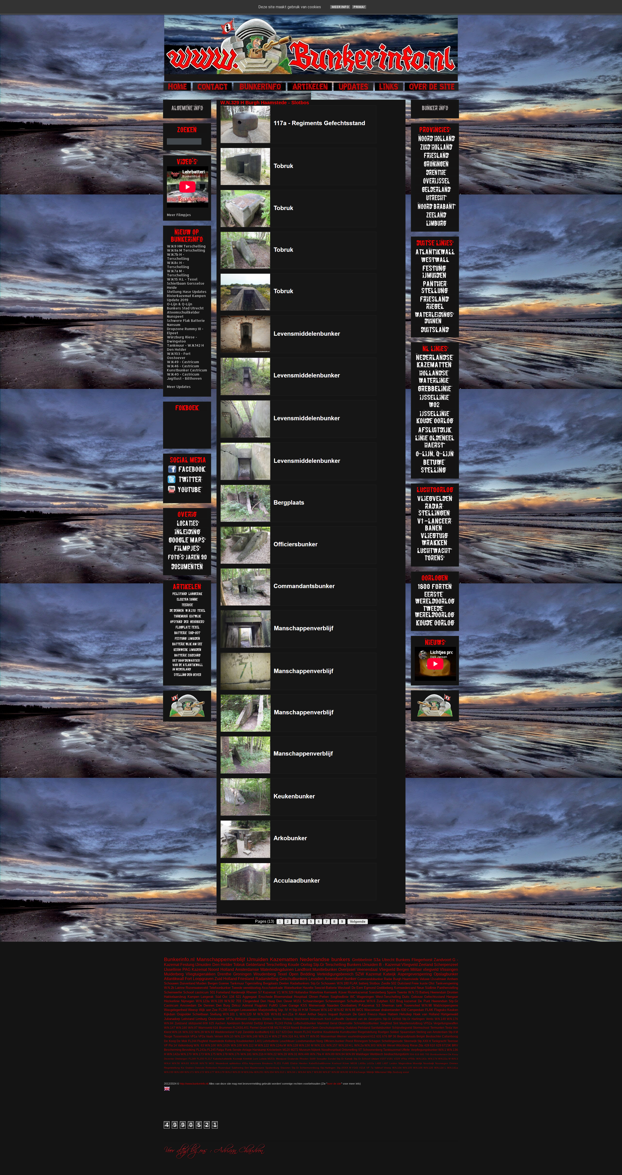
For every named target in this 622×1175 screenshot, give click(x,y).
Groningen (242, 974)
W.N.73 (413, 992)
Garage (294, 1005)
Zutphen (382, 1001)
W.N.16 (176, 1032)
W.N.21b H (259, 1054)
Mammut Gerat (327, 1023)
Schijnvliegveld (402, 1027)
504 (412, 1054)
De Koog (170, 1041)
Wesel (391, 1045)
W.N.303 (370, 1045)
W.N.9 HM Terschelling (186, 246)
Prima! (359, 7)
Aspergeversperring (415, 974)
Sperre (391, 992)
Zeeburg (397, 1072)
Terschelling (276, 965)
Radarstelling (266, 979)
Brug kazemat (406, 1001)
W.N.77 (304, 1036)
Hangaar (452, 997)
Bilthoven (241, 1018)
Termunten (437, 1027)
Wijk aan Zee (208, 1010)
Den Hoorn (294, 1032)
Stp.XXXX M (344, 1067)
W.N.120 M (248, 1014)
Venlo (429, 1018)
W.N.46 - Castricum (183, 366)
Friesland (246, 979)
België (420, 1036)
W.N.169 (179, 1072)
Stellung (215, 1014)
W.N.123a (202, 1001)
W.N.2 (228, 1072)
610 (432, 1045)
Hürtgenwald (449, 1014)
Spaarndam (407, 1032)
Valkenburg (185, 1045)
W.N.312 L (280, 1072)
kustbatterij (262, 1032)
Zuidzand (181, 1023)
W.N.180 (343, 983)
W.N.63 (185, 1063)
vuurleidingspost (359, 1036)
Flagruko (440, 1010)
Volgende (357, 921)
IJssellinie (172, 969)
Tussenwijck (181, 1036)
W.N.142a (173, 1054)
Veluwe (425, 979)
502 (393, 983)
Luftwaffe (338, 1018)
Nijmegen (187, 1001)
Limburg (201, 1019)
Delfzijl (258, 1023)
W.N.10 (228, 1036)
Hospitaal (300, 997)
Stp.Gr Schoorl (362, 1058)
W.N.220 (217, 1001)
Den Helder (222, 965)
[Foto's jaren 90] (187, 559)
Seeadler (322, 1058)
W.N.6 (371, 1001)
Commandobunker (370, 979)
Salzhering (237, 1067)
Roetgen (383, 1032)
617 (278, 1032)
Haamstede (216, 1041)
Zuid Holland (226, 979)
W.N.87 (327, 1072)
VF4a (404, 1058)
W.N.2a (359, 1045)
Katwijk (389, 974)
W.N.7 (310, 1072)
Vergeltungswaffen (445, 1023)
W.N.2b (169, 988)
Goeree (224, 983)
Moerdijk (417, 1063)
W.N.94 (340, 1054)
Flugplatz (261, 1005)
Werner (342, 1036)
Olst (431, 983)
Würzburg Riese (407, 1045)
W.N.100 (210, 1045)
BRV (455, 1045)
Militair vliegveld (424, 969)
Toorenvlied (412, 1005)
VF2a (201, 1036)
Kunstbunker (348, 1032)
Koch (328, 1018)
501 (212, 992)
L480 (378, 1063)
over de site (334, 1083)
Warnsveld (205, 1027)
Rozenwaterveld (197, 988)
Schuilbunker (356, 1001)
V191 (390, 1058)
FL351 (277, 1063)
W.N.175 (210, 1054)
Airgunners (255, 1063)
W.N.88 (335, 1072)
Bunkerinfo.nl (179, 959)
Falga (220, 1049)
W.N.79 (203, 1063)
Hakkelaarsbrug (175, 997)
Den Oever (284, 1001)
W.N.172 (199, 1072)
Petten (324, 997)
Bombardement (439, 1054)
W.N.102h (223, 1045)
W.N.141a (452, 1067)
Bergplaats (270, 983)
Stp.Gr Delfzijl (392, 1018)
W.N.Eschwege (357, 1072)
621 (238, 997)
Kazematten (284, 959)
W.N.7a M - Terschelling (178, 273)
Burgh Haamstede (405, 979)
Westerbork (222, 1063)
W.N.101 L (230, 1014)
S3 (378, 1005)
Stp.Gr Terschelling (329, 965)
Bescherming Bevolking (179, 1049)
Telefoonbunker (220, 988)
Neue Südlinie (426, 988)
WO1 (359, 1010)
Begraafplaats (406, 1036)
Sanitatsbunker (381, 1027)
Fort (188, 979)
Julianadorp (172, 1019)
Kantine (317, 1032)
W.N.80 (318, 1072)
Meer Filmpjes (179, 215)
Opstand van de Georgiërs (363, 1018)
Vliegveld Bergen (394, 969)
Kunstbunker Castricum (187, 370)
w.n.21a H (290, 1014)
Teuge (168, 1036)
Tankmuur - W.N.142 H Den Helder (185, 347)
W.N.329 (288, 992)
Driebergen (181, 1058)
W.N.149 (440, 1018)
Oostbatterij (348, 1005)
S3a (376, 960)
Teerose (452, 1041)
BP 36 (392, 1036)
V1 (279, 992)
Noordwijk (428, 1063)
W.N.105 (407, 1067)
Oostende (293, 1058)
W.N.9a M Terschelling (186, 250)
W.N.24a (248, 1072)
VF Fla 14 (170, 1045)
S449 (313, 1058)
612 (372, 1036)
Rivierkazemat (358, 992)
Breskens (267, 1063)
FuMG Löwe (278, 1005)
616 (215, 1027)
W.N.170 (186, 1054)
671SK (446, 1045)
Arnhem (452, 979)
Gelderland (255, 965)
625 (211, 1023)
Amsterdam (188, 1005)
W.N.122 (263, 1045)
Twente (402, 992)
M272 (294, 1049)
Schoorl (188, 992)
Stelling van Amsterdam (432, 1032)
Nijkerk (315, 1049)
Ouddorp (351, 1027)
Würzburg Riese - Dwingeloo (182, 339)
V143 (355, 1067)
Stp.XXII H (424, 1041)
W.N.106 (418, 1067)
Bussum (345, 1014)
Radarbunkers (300, 983)
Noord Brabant (300, 1027)
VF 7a (369, 1067)
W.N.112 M (250, 1045)
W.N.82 (339, 1010)
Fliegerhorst (422, 960)
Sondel (332, 1058)
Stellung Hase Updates (187, 291)
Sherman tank (392, 1005)
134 (231, 997)
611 (272, 1032)
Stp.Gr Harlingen (413, 1018)
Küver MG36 (350, 1063)
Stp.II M (453, 1032)
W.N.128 (292, 1045)
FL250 (200, 1058)
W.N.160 (181, 1027)
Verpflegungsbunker (424, 1049)
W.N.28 (199, 1032)
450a (245, 1063)
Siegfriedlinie (339, 997)
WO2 (211, 1063)
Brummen (225, 1027)
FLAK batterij (359, 983)
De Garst (359, 1014)
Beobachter (433, 1036)
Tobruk (239, 965)
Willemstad (381, 1072)
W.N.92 (229, 1001)
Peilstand (364, 1027)
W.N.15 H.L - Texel (182, 279)
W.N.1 (442, 1049)
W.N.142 (327, 1010)
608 (205, 1023)
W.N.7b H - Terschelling (178, 256)
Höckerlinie (172, 1001)
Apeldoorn (234, 1023)
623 (284, 1032)
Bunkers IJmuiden (362, 965)
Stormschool (421, 1027)
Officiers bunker (334, 1041)
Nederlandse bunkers (325, 959)
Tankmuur (237, 983)
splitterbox (235, 1063)
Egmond (370, 988)
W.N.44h (303, 1054)
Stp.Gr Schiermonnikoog (305, 1067)
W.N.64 (302, 1072)
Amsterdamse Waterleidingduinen (264, 969)
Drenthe (224, 974)
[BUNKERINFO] (260, 90)
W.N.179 (220, 1072)
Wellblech (376, 1054)
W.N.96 (344, 1072)
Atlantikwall (174, 979)
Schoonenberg (372, 1049)
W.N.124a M (278, 1045)
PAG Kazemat (194, 969)
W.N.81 (276, 1014)
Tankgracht (439, 1041)
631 (378, 1036)
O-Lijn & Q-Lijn (179, 304)
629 (438, 1045)
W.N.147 (169, 1027)
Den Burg (223, 1005)
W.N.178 (222, 1054)
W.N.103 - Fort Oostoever (178, 355)
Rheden (304, 1058)
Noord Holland (221, 969)
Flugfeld (202, 1041)
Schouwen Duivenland (179, 983)
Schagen (374, 1041)
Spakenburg (272, 1067)
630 (403, 1010)
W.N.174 (432, 1058)
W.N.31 (292, 1054)
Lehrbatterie (271, 1041)
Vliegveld (409, 965)
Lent (255, 1058)
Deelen (284, 983)
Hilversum (316, 1018)
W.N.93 (209, 1032)
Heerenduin (439, 1001)
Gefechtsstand (434, 997)
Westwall (344, 988)
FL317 (208, 1058)
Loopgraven (203, 979)
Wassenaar (372, 1010)
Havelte (308, 988)
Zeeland (426, 965)
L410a (370, 1063)
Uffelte (405, 1049)
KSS (304, 1005)
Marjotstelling (267, 1010)
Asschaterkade (272, 988)
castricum (202, 992)
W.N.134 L (440, 1067)
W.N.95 (315, 1036)
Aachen (220, 1023)
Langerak (207, 997)
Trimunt (314, 1010)
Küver (342, 992)
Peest (349, 1041)
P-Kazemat (366, 1005)
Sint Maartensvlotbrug (408, 1023)
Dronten (452, 992)
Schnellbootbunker (366, 1023)
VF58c (411, 1058)
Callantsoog (450, 1036)
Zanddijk (248, 1032)
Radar (388, 979)
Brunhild (247, 1023)
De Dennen (206, 1005)
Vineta (387, 1067)
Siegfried (386, 1023)
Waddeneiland (224, 1032)
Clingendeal (251, 1001)
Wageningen (365, 997)
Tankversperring (447, 983)
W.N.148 (252, 1036)
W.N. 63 (199, 1045)
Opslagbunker (446, 974)
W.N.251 (259, 1072)
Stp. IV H (284, 1010)
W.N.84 (168, 1023)
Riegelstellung (367, 1032)
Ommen (453, 1063)
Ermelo (269, 1023)
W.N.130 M (306, 1045)
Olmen (313, 997)
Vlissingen (449, 969)
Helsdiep (405, 1014)
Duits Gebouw (412, 997)
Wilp (389, 1072)
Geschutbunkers (293, 979)
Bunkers (403, 960)
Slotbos (374, 983)
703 (238, 1001)
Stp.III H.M (300, 1010)
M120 (286, 1049)
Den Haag (267, 1001)
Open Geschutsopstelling (328, 1027)
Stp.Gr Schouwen (323, 983)
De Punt (424, 1001)
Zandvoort (442, 960)
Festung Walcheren (296, 1018)
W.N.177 (209, 1072)
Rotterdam (211, 1067)
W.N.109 (236, 1045)
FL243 (279, 1023)
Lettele (263, 1058)
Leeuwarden (248, 1010)
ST (360, 1049)
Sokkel (394, 1032)
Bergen (213, 983)
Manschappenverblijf (221, 959)
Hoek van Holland (426, 1014)
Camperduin (415, 1010)
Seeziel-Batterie (325, 988)
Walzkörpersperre (445, 1005)
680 (422, 1054)
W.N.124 (240, 1036)
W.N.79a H (317, 1054)
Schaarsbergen (313, 1001)
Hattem (393, 1014)
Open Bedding (302, 974)
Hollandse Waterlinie (308, 992)
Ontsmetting (349, 1049)
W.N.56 (176, 1063)
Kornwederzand (405, 988)
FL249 (192, 1058)
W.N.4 (167, 1063)
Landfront (303, 969)
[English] (168, 1089)
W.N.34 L (292, 1072)
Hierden (303, 1063)
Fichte (288, 1023)
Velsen (218, 1036)
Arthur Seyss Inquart (323, 1014)
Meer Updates (179, 387)
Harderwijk (238, 992)
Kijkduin (169, 1014)
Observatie (345, 1023)
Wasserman (328, 1036)
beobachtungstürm (396, 1054)
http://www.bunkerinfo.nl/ (194, 1083)
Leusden (316, 979)
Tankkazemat (392, 1049)
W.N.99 (350, 1054)
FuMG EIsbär (290, 1063)
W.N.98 (427, 1005)
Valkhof (378, 1067)
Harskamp (259, 1049)
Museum (305, 1049)
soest (406, 1072)
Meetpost (281, 1058)
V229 (397, 1058)
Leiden (393, 1063)
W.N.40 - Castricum (183, 374)
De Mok (182, 1041)
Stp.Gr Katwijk (345, 1058)
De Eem (357, 988)
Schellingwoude (392, 1041)
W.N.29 (282, 1054)
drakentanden (390, 1010)
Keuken (452, 1010)
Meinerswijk (317, 1005)
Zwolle (385, 983)
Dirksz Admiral (242, 1005)
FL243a (201, 1049)
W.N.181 (246, 1054)
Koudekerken (245, 1041)
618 (417, 1054)
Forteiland (223, 992)
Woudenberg (264, 974)
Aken (302, 1014)
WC (352, 997)
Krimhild (247, 1058)
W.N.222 (188, 1032)
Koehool (336, 1063)
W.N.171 (189, 1072)
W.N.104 (397, 1067)
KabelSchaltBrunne (320, 1063)
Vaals (209, 1036)
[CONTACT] (212, 90)
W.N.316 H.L (290, 1036)
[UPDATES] (353, 90)
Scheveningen (335, 1001)
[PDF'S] (187, 568)
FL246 (223, 1010)
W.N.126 (428, 1067)
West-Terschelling (388, 997)
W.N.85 (350, 1010)
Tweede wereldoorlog (246, 988)
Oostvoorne (216, 1019)
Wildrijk (370, 1072)
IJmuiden (257, 959)
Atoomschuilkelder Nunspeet (183, 314)
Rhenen (251, 992)
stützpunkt (195, 1023)
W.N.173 (198, 1054)
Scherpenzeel (446, 965)
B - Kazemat (389, 965)
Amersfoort (334, 979)
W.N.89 (330, 1054)
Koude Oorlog (300, 965)
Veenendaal (367, 969)
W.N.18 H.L (346, 1045)
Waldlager (362, 1054)
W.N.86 (381, 1045)
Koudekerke (331, 1032)
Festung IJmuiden (195, 965)
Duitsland (404, 983)
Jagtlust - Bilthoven (184, 378)
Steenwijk (410, 1041)
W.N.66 (194, 1063)
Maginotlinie (405, 1063)
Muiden (201, 983)
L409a (362, 1063)
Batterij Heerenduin (432, 992)
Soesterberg (377, 992)
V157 (383, 1058)
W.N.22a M (444, 1058)
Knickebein (274, 1049)
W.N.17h (234, 1054)
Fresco (372, 1014)
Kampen (193, 997)
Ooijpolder (184, 1014)
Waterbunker (293, 988)
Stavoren (285, 1067)
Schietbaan (200, 1014)
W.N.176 (452, 1018)
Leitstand (187, 1019)
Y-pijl (238, 1032)
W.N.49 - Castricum (183, 362)
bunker (350, 979)
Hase (382, 1014)
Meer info (340, 7)
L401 (258, 1041)
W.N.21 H (265, 1036)
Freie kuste (420, 983)
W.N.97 (193, 1027)
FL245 (211, 1049)
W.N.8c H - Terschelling (178, 265)
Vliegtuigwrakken (201, 974)
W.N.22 (272, 1054)
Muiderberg (174, 974)
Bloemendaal (283, 997)
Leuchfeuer (287, 1041)
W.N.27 (276, 1036)
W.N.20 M (238, 1072)
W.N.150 (168, 1072)
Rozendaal (224, 1067)
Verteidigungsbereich (335, 974)
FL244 (192, 1041)
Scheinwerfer (173, 992)
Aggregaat (249, 997)
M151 (297, 1001)
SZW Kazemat (368, 974)
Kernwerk (330, 992)
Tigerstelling (253, 983)
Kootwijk (237, 1058)
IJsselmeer (438, 979)
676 (384, 1036)
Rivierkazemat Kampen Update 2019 (186, 298)
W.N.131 (320, 1045)
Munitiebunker (324, 969)
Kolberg (230, 1041)
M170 (278, 1027)
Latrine (180, 988)
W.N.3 (454, 1058)
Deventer (169, 1058)
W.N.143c (421, 1058)
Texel (282, 974)
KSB (270, 1027)
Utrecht (388, 960)
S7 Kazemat (267, 992)
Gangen (233, 1010)
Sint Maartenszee (254, 1067)
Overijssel (346, 969)
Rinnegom (361, 1041)
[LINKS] (389, 90)
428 (426, 1045)
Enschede (266, 997)
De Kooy (453, 1054)
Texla (448, 1027)
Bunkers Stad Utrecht (185, 308)
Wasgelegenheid (175, 1010)
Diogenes (254, 1018)
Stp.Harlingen (328, 1067)
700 (427, 1054)
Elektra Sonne (272, 1018)
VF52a (427, 1023)
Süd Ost (221, 997)
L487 (385, 1063)
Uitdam (375, 1058)
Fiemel (254, 1027)
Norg (319, 1041)
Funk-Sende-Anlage (238, 1049)
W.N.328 (263, 1014)
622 (392, 1001)
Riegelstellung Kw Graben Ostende (184, 1067)
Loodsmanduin (306, 1041)
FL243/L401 (241, 1027)
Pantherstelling (447, 988)
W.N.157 (331, 1045)
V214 (362, 1067)
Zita (420, 1045)
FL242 (307, 1032)
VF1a (193, 1036)
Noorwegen (441, 1063)
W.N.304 (269, 1072)
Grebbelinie (362, 960)
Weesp (193, 1010)
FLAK (429, 1010)
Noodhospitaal (331, 1049)
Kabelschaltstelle (222, 1058)
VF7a (229, 1019)
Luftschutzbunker (305, 1023)
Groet (263, 1027)
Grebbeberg (385, 988)
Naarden (333, 1005)
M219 (286, 1027)
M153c (271, 1058)
